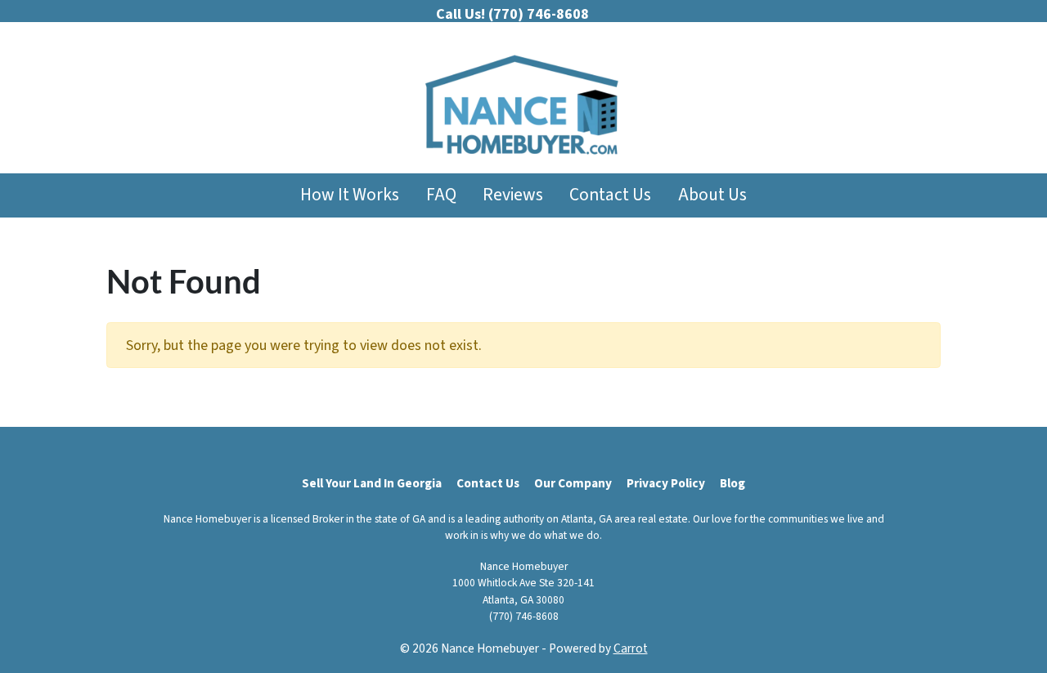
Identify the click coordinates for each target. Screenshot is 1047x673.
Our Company (573, 483)
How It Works (349, 195)
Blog (732, 483)
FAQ (441, 195)
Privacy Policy (666, 483)
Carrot (630, 648)
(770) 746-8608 (524, 616)
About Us (712, 195)
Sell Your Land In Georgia (372, 483)
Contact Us (610, 195)
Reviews (513, 195)
